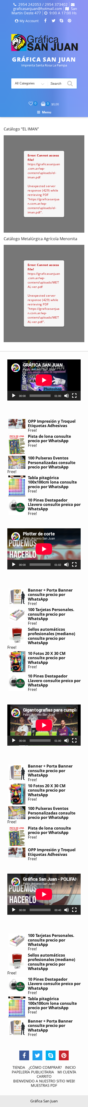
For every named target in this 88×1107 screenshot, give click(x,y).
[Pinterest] (69, 21)
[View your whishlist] (31, 103)
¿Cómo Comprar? (45, 1067)
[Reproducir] (13, 395)
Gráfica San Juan (44, 59)
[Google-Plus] (64, 1055)
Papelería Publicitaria (33, 1072)
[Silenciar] (66, 395)
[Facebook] (45, 21)
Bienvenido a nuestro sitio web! (44, 1081)
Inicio (70, 1067)
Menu (46, 112)
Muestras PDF (44, 1085)
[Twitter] (53, 21)
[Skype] (61, 21)
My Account (29, 21)
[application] (44, 380)
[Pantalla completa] (74, 395)
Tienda (18, 1067)
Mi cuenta (66, 1072)
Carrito (44, 1076)
